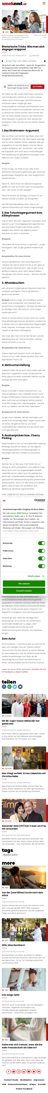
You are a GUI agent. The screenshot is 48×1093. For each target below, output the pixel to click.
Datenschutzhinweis (17, 1084)
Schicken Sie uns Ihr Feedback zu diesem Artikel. (24, 670)
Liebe (6, 32)
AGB (4, 1084)
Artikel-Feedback (24, 1089)
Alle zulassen (24, 584)
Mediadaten (26, 1080)
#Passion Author (10, 855)
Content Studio (11, 1080)
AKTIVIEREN (37, 87)
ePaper (32, 1084)
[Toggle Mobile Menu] (44, 3)
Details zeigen (34, 576)
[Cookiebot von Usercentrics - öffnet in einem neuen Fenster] (34, 500)
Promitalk (8, 716)
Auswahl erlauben (24, 591)
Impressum (39, 1080)
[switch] (41, 551)
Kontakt (42, 1084)
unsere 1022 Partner (19, 513)
